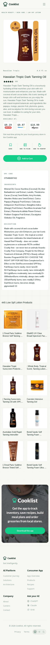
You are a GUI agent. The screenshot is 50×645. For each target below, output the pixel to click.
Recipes (30, 584)
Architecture (8, 584)
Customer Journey (11, 576)
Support (30, 588)
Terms (26, 631)
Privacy (17, 631)
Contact (6, 610)
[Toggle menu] (44, 4)
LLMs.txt (7, 631)
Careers (6, 605)
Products (31, 580)
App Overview (33, 576)
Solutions (7, 580)
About (6, 601)
